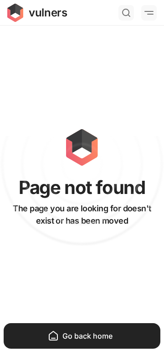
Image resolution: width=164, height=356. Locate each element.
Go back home (87, 335)
